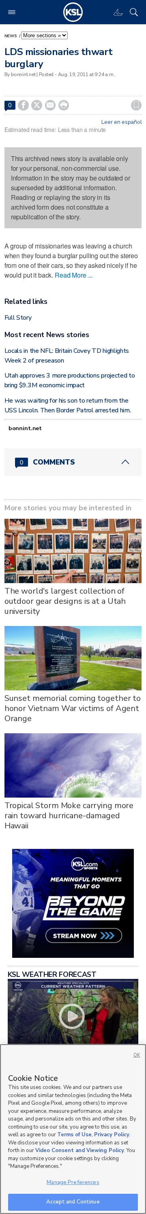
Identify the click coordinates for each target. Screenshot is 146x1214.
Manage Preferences (73, 1182)
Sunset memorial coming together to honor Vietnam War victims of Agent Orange (72, 708)
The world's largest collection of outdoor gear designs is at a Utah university (65, 601)
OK (136, 1055)
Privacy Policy (111, 1134)
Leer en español (121, 122)
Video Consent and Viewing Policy (79, 1150)
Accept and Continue (72, 1202)
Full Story (18, 317)
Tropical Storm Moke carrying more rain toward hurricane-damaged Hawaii (68, 815)
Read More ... (73, 275)
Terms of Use (74, 1134)
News (11, 36)
